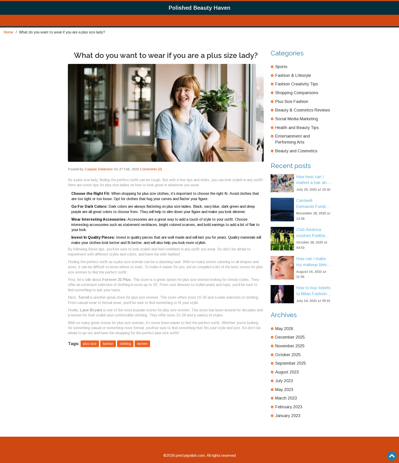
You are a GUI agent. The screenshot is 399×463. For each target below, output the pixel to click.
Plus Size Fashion (291, 101)
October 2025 (288, 354)
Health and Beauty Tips (297, 127)
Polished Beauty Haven (199, 8)
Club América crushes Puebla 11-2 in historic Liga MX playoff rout (310, 233)
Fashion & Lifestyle (293, 75)
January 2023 (287, 415)
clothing (125, 344)
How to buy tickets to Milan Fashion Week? (313, 291)
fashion (108, 344)
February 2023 (288, 407)
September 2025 (290, 363)
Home (8, 32)
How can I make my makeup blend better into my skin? (312, 262)
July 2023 (284, 381)
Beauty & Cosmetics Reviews (302, 110)
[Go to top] (392, 456)
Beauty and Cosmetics (296, 151)
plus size (90, 344)
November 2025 (290, 346)
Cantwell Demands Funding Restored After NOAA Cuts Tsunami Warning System (313, 204)
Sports (281, 66)
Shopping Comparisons (296, 92)
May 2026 (284, 328)
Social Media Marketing (296, 119)
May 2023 (284, 389)
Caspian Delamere (99, 169)
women (142, 344)
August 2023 (287, 372)
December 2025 (290, 337)
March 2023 (286, 398)
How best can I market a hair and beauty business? (312, 180)
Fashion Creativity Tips (296, 84)
